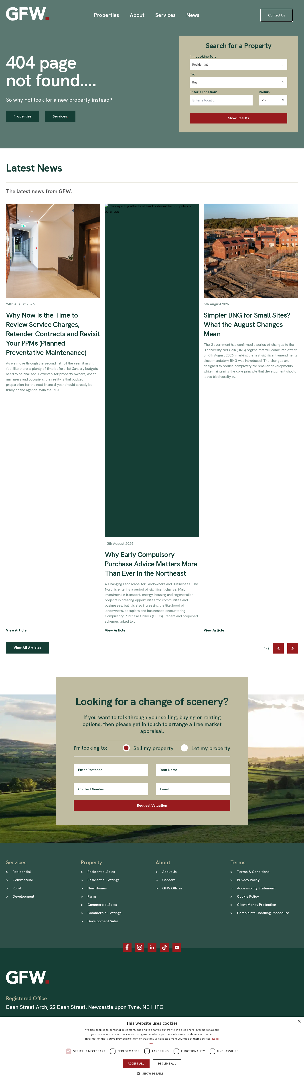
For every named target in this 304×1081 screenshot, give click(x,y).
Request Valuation (152, 805)
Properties (22, 116)
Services (60, 116)
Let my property (210, 748)
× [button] (299, 1021)
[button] (151, 1073)
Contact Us (276, 15)
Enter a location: (203, 92)
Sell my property (153, 748)
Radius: (265, 92)
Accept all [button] (136, 1063)
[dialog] (152, 1049)
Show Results (238, 118)
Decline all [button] (167, 1063)
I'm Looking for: (203, 56)
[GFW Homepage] (27, 14)
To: (192, 74)
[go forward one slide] (292, 648)
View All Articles (27, 647)
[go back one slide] (278, 648)
